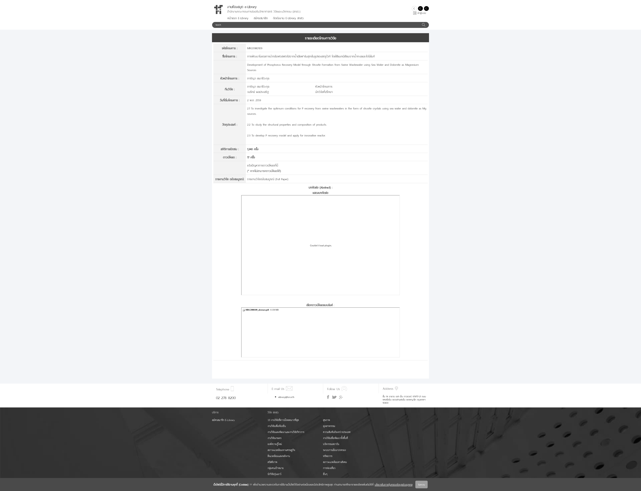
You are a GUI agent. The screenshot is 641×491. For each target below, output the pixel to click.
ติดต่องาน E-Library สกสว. (288, 17)
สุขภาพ (326, 420)
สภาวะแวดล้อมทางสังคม (335, 462)
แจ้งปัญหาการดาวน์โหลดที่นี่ (262, 165)
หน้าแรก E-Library (238, 17)
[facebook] (328, 397)
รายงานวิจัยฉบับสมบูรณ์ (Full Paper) (267, 178)
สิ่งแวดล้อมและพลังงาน (279, 456)
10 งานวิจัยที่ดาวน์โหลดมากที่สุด (283, 420)
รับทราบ (421, 484)
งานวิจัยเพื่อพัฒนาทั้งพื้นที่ (335, 438)
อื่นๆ (325, 474)
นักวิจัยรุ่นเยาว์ (274, 474)
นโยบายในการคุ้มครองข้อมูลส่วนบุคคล (393, 484)
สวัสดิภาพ (272, 462)
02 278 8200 (226, 397)
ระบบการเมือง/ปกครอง (334, 450)
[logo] (218, 9)
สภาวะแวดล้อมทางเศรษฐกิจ (281, 450)
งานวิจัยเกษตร (274, 438)
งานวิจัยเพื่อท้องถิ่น (277, 426)
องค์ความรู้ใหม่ (275, 444)
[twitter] (334, 397)
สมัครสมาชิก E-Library (223, 420)
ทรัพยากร (327, 456)
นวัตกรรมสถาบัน (331, 444)
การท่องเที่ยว (329, 468)
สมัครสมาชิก (261, 17)
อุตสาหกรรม (329, 426)
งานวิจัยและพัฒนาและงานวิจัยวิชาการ (286, 432)
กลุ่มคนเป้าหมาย (276, 468)
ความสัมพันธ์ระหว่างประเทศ (337, 432)
